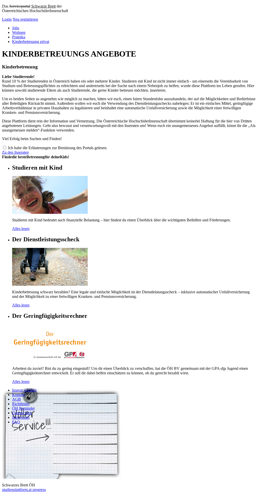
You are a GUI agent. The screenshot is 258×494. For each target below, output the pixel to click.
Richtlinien (20, 404)
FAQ (16, 422)
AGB (16, 399)
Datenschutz (22, 413)
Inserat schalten (24, 390)
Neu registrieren (25, 19)
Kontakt (18, 395)
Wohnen (18, 32)
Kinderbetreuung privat (30, 41)
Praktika (18, 37)
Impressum (20, 417)
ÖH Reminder (23, 408)
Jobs (15, 28)
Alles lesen (20, 228)
